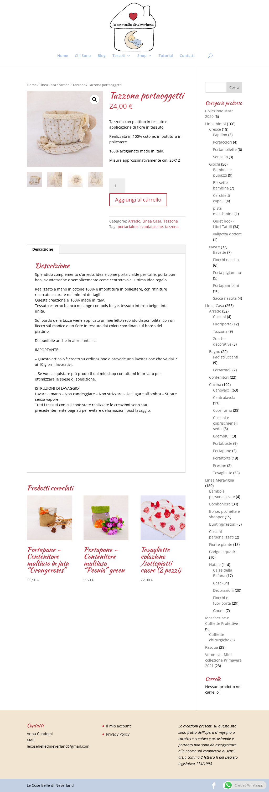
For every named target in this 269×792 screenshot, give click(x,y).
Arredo (64, 84)
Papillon (220, 134)
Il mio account (118, 726)
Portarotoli (222, 369)
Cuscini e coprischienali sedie (225, 423)
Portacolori (222, 142)
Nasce (214, 246)
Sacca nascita (225, 298)
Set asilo (220, 156)
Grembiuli (222, 436)
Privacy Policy (118, 734)
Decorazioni (223, 590)
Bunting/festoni (222, 524)
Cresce (215, 129)
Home (62, 56)
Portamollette (225, 149)
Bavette (219, 252)
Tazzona (79, 84)
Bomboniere (220, 503)
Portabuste (222, 443)
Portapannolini (226, 285)
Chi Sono (83, 56)
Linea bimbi (215, 123)
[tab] (43, 249)
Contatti (187, 56)
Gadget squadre (223, 551)
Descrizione (42, 249)
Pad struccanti (225, 357)
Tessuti (118, 56)
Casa (217, 582)
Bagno (214, 351)
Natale (215, 564)
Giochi (214, 164)
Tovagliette (222, 472)
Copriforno (222, 410)
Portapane (222, 450)
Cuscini (219, 316)
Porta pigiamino (227, 272)
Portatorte (222, 458)
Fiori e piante (220, 544)
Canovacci (222, 390)
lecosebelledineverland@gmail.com (58, 746)
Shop (142, 56)
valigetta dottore (227, 233)
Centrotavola (224, 397)
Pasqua (211, 647)
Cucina (215, 384)
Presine (219, 465)
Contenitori (219, 377)
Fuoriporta (222, 323)
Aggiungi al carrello (138, 199)
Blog (102, 56)
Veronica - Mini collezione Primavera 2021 (223, 660)
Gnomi (219, 610)
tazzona (172, 226)
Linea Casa (47, 84)
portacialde (128, 226)
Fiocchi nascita (226, 259)
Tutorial (166, 56)
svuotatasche (151, 226)
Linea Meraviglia (219, 480)
